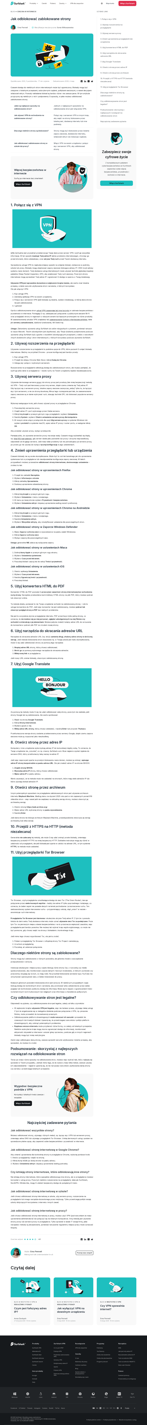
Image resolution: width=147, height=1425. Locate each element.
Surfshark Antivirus (38, 1358)
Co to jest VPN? (58, 1348)
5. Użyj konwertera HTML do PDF (114, 47)
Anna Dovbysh (20, 1318)
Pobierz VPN (58, 1370)
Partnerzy (100, 1348)
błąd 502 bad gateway (23, 439)
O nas (77, 1358)
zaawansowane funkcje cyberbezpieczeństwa (68, 320)
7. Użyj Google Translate (110, 62)
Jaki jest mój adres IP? (125, 1351)
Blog (13, 11)
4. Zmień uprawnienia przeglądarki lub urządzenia (116, 40)
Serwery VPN (58, 1360)
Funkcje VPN (58, 1351)
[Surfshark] (18, 3)
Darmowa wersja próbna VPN (61, 1374)
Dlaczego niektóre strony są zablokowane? (112, 94)
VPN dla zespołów (76, 3)
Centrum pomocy (123, 1375)
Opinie (56, 1367)
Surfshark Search (37, 1361)
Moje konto (110, 3)
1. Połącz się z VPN (108, 19)
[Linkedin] (85, 81)
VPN (12, 253)
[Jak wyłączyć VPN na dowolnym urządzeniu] (73, 1287)
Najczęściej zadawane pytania (113, 121)
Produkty (33, 3)
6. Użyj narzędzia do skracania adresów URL (113, 54)
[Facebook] (81, 81)
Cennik (44, 3)
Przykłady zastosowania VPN (61, 1355)
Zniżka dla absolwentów (104, 1358)
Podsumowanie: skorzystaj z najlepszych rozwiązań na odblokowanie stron (112, 113)
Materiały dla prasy (81, 1361)
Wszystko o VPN (28, 1302)
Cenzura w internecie (26, 11)
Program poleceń (102, 1361)
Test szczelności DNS (125, 1358)
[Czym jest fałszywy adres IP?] (30, 1287)
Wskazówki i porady (23, 1304)
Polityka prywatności (109, 1420)
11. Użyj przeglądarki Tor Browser (114, 87)
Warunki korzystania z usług (127, 1420)
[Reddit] (92, 81)
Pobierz (53, 3)
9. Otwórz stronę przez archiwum (114, 73)
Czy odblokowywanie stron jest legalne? (113, 102)
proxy (39, 382)
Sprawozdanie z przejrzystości (80, 1372)
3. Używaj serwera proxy (110, 33)
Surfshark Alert (36, 1355)
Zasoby (62, 3)
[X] (88, 81)
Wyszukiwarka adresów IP (126, 1355)
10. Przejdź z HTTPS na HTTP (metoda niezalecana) (116, 80)
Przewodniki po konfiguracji (127, 1379)
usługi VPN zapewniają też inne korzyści (53, 310)
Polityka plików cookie (93, 1420)
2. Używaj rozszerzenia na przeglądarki (111, 26)
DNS (119, 1348)
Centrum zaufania (80, 1365)
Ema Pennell (23, 27)
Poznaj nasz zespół (84, 1253)
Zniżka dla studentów (103, 1355)
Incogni (34, 1375)
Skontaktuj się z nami (81, 1377)
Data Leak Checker (124, 1365)
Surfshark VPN (36, 1348)
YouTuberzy (100, 1351)
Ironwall (34, 1379)
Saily (33, 1382)
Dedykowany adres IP (61, 1363)
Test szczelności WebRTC (126, 1361)
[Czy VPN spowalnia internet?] (116, 1287)
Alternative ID (36, 1351)
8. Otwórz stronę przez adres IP (113, 67)
